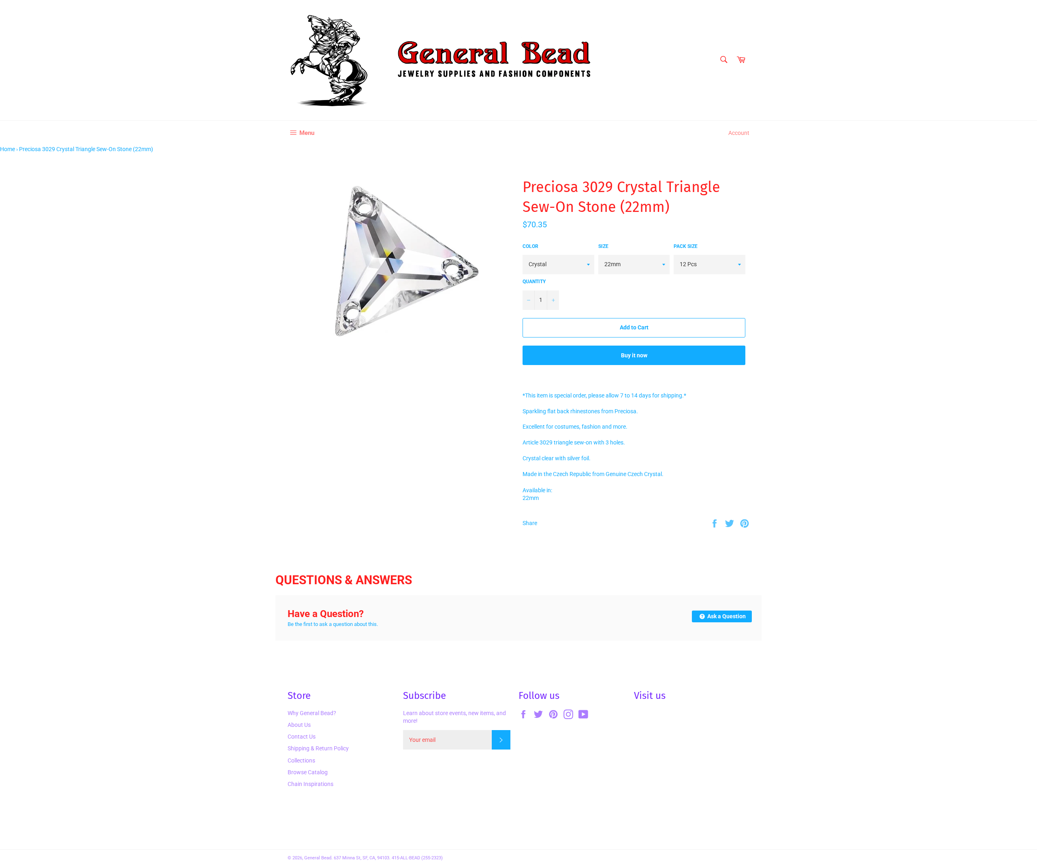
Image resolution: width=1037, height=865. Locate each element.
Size (603, 246)
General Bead (317, 858)
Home (7, 149)
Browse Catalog (308, 772)
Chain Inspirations (310, 784)
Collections (301, 760)
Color (530, 246)
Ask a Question (726, 616)
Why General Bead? (312, 713)
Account (738, 133)
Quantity (534, 281)
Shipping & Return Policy (318, 748)
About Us (299, 725)
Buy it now (634, 355)
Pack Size (686, 246)
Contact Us (302, 736)
